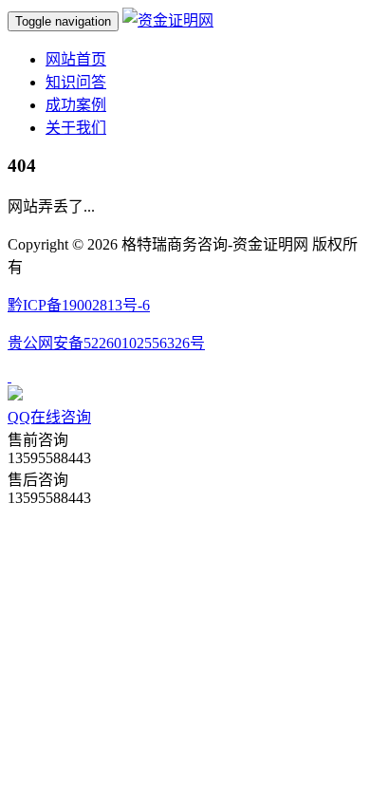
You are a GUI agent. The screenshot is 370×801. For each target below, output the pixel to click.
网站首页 (76, 59)
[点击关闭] (9, 376)
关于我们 (76, 128)
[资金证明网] (167, 20)
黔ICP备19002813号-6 (79, 305)
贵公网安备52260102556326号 (106, 343)
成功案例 (76, 105)
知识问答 (76, 82)
